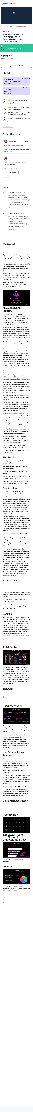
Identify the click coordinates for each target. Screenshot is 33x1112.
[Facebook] (21, 26)
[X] (15, 26)
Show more (8, 126)
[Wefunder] (7, 3)
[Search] (25, 3)
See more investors (11, 173)
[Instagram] (23, 26)
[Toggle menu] (29, 3)
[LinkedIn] (17, 26)
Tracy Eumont (12, 213)
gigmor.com (10, 26)
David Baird (11, 192)
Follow (26, 141)
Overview (4, 1109)
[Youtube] (19, 26)
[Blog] (25, 26)
